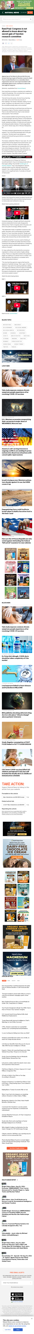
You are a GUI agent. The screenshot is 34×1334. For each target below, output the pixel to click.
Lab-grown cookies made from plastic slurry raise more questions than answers (16, 1063)
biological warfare (6, 47)
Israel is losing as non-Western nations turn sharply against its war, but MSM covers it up (16, 482)
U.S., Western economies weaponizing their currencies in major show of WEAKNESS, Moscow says (16, 421)
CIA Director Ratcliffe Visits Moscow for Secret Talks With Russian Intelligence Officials (16, 1044)
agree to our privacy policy (17, 1326)
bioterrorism (24, 47)
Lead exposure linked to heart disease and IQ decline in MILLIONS (16, 687)
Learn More (8, 1329)
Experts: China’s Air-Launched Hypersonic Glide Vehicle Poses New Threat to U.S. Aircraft (16, 1051)
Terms (13, 1307)
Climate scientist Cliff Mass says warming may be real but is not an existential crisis (16, 1134)
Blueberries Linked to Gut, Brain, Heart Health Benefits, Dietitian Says (15, 1101)
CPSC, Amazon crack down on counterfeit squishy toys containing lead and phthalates (15, 1027)
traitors (25, 51)
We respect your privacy (17, 1287)
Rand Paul (15, 50)
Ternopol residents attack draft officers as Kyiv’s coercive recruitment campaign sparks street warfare (16, 995)
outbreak (4, 50)
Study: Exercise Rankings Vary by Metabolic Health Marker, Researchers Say (14, 1057)
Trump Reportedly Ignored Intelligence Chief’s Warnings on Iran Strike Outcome (15, 1021)
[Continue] (30, 1283)
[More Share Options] (11, 43)
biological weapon (16, 47)
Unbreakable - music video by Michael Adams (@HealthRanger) (14, 1234)
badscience (15, 46)
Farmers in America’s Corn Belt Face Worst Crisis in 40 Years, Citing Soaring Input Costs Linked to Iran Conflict (16, 1083)
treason (29, 51)
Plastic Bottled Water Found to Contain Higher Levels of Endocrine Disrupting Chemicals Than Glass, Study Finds (16, 1141)
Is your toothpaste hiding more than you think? (16, 1033)
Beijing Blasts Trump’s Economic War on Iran (15, 1089)
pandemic (9, 50)
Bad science (9, 26)
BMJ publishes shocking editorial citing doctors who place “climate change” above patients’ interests (17, 715)
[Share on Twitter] (9, 43)
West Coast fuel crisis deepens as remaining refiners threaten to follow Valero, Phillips (15, 1095)
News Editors (12, 40)
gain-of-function (22, 49)
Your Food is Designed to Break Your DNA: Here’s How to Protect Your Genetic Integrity (16, 1008)
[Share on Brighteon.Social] (3, 43)
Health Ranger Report (9, 1180)
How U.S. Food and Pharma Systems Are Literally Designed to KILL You (15, 1224)
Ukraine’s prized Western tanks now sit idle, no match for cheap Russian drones (15, 1038)
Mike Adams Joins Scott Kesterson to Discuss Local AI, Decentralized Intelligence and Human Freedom (17, 1201)
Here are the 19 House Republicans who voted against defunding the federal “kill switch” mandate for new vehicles (17, 541)
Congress (4, 49)
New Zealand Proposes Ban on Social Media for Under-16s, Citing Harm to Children (15, 1002)
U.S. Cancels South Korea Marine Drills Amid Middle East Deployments (15, 1015)
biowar (29, 47)
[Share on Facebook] (6, 43)
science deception (17, 341)
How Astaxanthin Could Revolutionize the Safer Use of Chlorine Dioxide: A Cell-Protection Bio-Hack (16, 987)
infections (29, 49)
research (20, 50)
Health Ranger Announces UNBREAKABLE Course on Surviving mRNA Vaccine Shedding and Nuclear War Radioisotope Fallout (16, 1213)
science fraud (11, 51)
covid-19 (15, 49)
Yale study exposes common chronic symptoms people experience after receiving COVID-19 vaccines (15, 392)
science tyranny (19, 51)
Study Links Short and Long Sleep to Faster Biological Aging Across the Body (14, 1121)
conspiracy (10, 49)
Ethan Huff (11, 417)
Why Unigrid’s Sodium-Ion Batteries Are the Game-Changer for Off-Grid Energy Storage (15, 1128)
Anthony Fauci (8, 46)
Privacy (9, 1307)
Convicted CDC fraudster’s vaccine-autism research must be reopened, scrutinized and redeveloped (15, 1108)
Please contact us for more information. (12, 814)
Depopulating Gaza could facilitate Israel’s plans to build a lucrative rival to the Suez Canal (17, 511)
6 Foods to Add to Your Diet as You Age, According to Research (14, 1076)
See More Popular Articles (17, 1148)
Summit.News (21, 88)
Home (3, 26)
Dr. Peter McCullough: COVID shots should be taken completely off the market (15, 658)
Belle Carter (11, 446)
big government (23, 46)
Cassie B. (11, 387)
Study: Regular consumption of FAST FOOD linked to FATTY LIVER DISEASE (16, 743)
